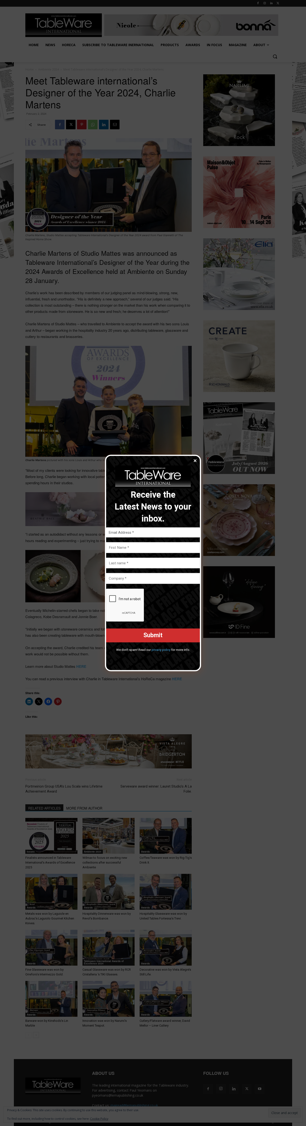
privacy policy (161, 649)
